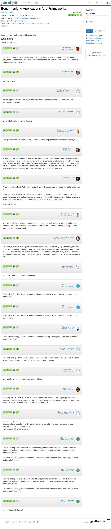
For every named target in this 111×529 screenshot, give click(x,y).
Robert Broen (67, 71)
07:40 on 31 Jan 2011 (68, 267)
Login (36, 3)
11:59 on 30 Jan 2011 (67, 215)
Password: (90, 22)
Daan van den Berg (65, 411)
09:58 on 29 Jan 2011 (63, 91)
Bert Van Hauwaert (66, 111)
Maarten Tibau (68, 177)
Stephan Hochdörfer (65, 130)
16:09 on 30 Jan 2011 (59, 239)
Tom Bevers (67, 369)
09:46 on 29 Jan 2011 (68, 49)
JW (63, 284)
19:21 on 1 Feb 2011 (68, 371)
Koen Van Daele (67, 348)
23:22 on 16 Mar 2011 (67, 439)
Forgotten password (94, 40)
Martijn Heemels (67, 438)
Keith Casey (67, 388)
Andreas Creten (67, 213)
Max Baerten (67, 265)
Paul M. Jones (7, 12)
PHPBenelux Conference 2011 (30, 18)
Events (23, 3)
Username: (90, 13)
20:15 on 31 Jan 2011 (68, 328)
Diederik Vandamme (65, 90)
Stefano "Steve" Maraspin (63, 237)
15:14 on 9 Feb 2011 (64, 413)
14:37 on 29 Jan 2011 (68, 150)
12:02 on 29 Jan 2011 (63, 131)
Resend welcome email (95, 38)
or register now (100, 31)
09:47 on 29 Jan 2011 (68, 73)
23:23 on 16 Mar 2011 (67, 502)
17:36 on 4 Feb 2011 (68, 390)
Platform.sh (101, 55)
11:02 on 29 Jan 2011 (64, 113)
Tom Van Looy (68, 327)
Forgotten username (94, 43)
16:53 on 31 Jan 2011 (68, 286)
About (30, 3)
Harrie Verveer (68, 148)
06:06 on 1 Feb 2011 (67, 350)
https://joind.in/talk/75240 (19, 23)
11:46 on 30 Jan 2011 (68, 179)
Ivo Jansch (66, 47)
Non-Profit (23, 522)
